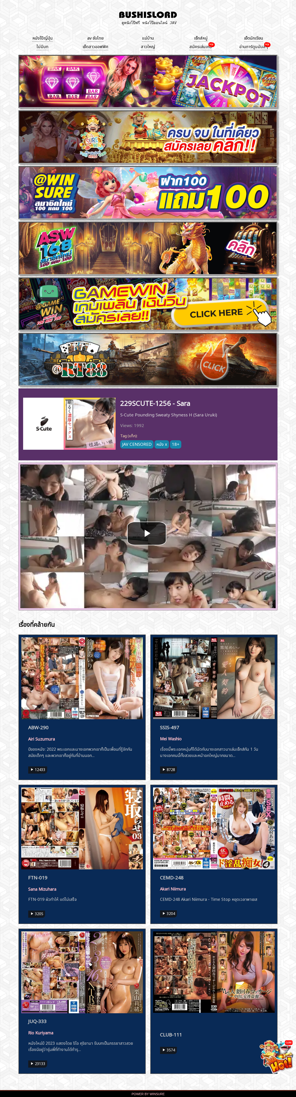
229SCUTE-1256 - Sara (155, 402)
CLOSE (289, 1042)
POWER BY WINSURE (148, 1094)
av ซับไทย (95, 37)
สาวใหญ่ (148, 46)
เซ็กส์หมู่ (201, 37)
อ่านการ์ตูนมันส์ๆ (253, 46)
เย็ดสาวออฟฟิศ (95, 46)
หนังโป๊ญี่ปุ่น (42, 37)
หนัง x (161, 444)
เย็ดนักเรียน (253, 37)
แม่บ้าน (148, 37)
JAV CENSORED (137, 444)
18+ (175, 444)
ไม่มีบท (43, 46)
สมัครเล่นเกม (200, 46)
